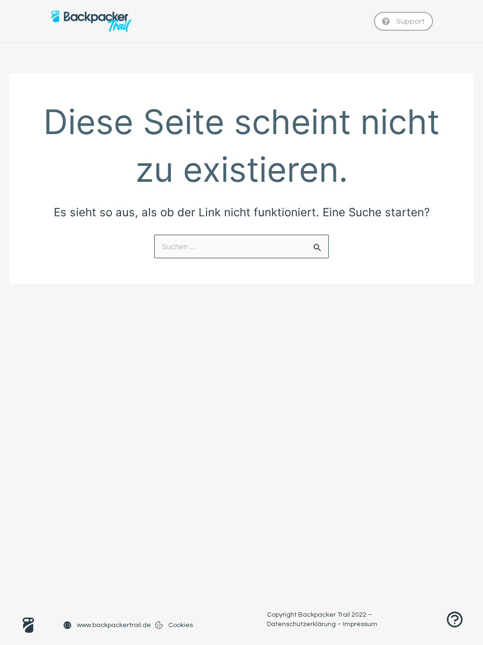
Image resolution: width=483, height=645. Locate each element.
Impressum (360, 624)
